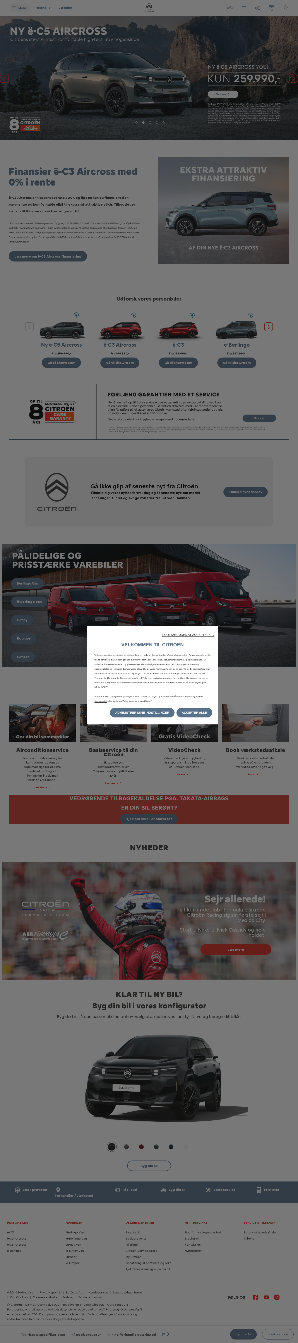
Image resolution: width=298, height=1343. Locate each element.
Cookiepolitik (100, 701)
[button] (188, 634)
